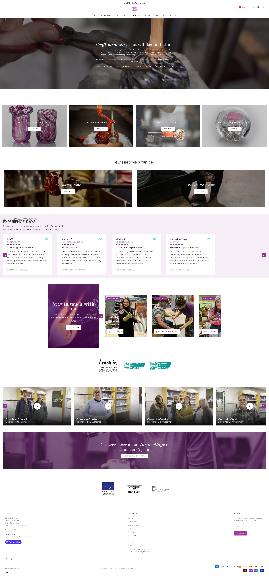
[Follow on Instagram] (12, 559)
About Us (173, 15)
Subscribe (73, 327)
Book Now (34, 129)
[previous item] (5, 255)
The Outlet (148, 15)
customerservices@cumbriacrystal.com (20, 537)
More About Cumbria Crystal (134, 456)
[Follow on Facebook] (6, 559)
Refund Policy (133, 535)
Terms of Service (134, 532)
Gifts (125, 15)
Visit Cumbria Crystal (136, 546)
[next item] (264, 255)
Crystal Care (132, 522)
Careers (131, 542)
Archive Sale (161, 15)
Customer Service (134, 525)
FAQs (130, 529)
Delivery (131, 518)
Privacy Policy (133, 539)
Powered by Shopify (126, 568)
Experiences (135, 15)
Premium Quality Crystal (109, 15)
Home (94, 15)
